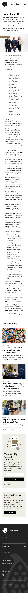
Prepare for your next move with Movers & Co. (13, 420)
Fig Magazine (8, 564)
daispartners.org (9, 283)
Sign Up (14, 479)
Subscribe (10, 512)
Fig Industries (18, 589)
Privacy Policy (5, 587)
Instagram (8, 575)
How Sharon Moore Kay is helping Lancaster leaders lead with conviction (13, 386)
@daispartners (16, 285)
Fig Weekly (8, 560)
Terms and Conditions (15, 587)
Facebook (7, 571)
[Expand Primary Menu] (24, 4)
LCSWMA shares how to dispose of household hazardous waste (12, 350)
